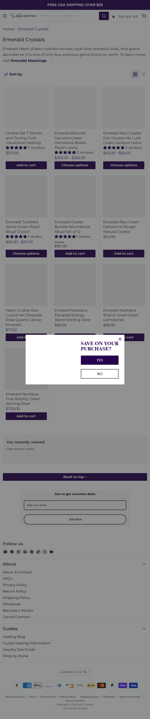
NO (100, 373)
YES (100, 360)
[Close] (120, 339)
